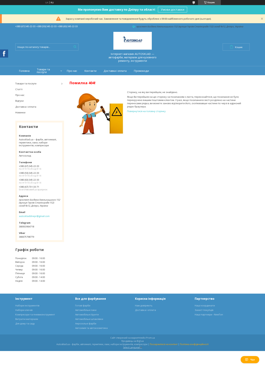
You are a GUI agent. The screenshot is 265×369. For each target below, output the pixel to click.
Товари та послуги (43, 70)
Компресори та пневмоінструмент (35, 314)
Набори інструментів (27, 305)
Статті (19, 89)
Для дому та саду (25, 323)
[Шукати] (74, 47)
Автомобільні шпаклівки (89, 319)
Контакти (90, 70)
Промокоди (141, 70)
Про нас (72, 70)
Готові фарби (82, 305)
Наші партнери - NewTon (209, 314)
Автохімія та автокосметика (91, 328)
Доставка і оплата (115, 70)
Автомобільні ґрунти (87, 314)
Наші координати (205, 305)
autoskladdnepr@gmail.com (34, 216)
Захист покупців (204, 310)
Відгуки (19, 100)
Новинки (20, 112)
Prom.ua (150, 337)
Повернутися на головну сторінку (146, 111)
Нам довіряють (144, 305)
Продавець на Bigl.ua (132, 341)
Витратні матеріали (26, 319)
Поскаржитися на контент (164, 344)
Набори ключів (24, 310)
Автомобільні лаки (85, 310)
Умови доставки (172, 10)
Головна (24, 70)
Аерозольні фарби (85, 323)
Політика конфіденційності (194, 344)
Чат (252, 359)
